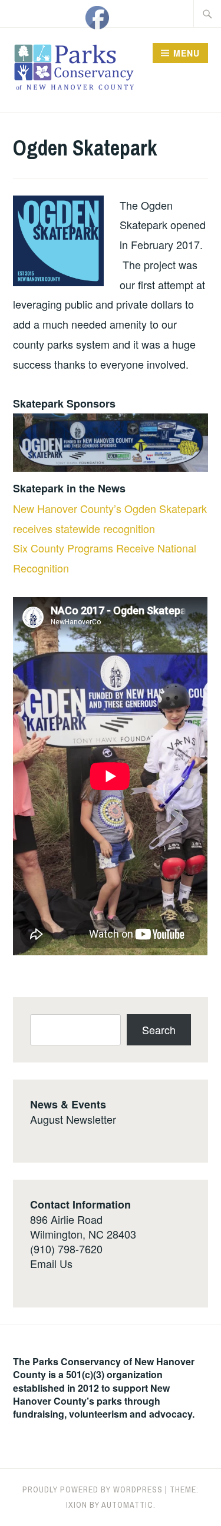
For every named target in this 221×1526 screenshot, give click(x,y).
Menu (186, 53)
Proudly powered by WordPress (92, 1489)
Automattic (127, 1504)
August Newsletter (73, 1119)
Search (159, 1029)
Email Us (51, 1263)
